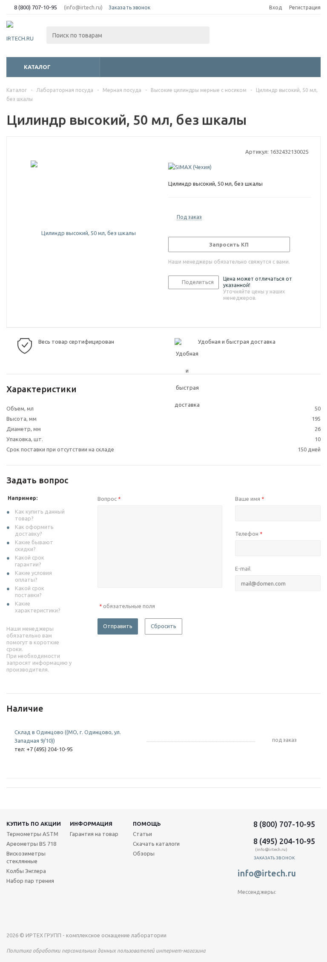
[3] (188, 151)
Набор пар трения (30, 881)
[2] (180, 151)
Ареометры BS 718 (31, 844)
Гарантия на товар (94, 834)
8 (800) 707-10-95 (35, 7)
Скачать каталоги (156, 844)
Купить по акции (33, 824)
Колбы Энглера (26, 871)
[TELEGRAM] (244, 906)
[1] (172, 151)
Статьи (142, 834)
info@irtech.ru (267, 873)
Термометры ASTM (32, 834)
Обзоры (144, 853)
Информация (91, 824)
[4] (196, 151)
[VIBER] (261, 906)
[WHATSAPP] (279, 906)
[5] (205, 151)
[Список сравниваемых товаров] (227, 36)
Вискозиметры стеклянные (26, 857)
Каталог (37, 67)
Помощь (147, 824)
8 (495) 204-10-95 (284, 841)
